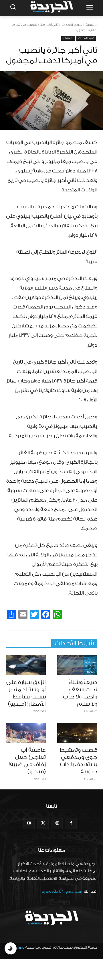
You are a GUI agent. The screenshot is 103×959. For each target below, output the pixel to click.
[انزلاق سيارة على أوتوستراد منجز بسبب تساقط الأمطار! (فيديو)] (26, 665)
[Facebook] (71, 823)
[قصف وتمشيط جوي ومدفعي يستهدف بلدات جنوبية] (77, 733)
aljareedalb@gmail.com (62, 891)
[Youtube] (29, 823)
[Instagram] (57, 823)
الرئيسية (91, 25)
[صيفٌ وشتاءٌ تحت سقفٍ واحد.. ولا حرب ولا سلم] (77, 665)
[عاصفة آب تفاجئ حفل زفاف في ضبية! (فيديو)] (26, 733)
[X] (43, 823)
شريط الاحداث (72, 25)
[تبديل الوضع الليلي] (11, 948)
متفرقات (68, 38)
